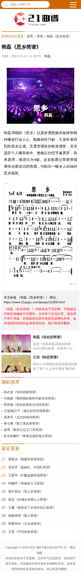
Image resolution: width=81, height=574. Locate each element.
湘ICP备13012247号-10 (51, 547)
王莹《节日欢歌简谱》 (24, 531)
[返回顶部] (75, 565)
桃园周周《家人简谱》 (24, 515)
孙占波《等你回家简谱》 (21, 392)
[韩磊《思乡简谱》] (40, 19)
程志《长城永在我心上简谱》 (28, 499)
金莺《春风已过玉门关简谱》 (24, 429)
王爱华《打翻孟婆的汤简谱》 (28, 475)
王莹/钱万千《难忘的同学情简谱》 (28, 411)
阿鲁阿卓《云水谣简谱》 (25, 523)
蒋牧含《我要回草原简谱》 (27, 459)
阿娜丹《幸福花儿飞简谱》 (27, 483)
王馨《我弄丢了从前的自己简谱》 (32, 507)
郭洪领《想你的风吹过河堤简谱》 (27, 404)
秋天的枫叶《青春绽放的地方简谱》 (29, 436)
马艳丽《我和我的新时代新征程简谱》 (30, 398)
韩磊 (47, 56)
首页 (30, 36)
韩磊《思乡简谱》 (59, 36)
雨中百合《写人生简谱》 (25, 491)
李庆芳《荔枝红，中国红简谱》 (30, 467)
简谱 (40, 36)
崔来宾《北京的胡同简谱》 (23, 417)
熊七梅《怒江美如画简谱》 (23, 423)
